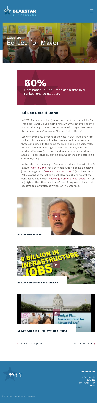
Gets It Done (38, 167)
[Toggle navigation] (91, 11)
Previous (31, 343)
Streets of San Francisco (59, 171)
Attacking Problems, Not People (67, 178)
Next (83, 343)
